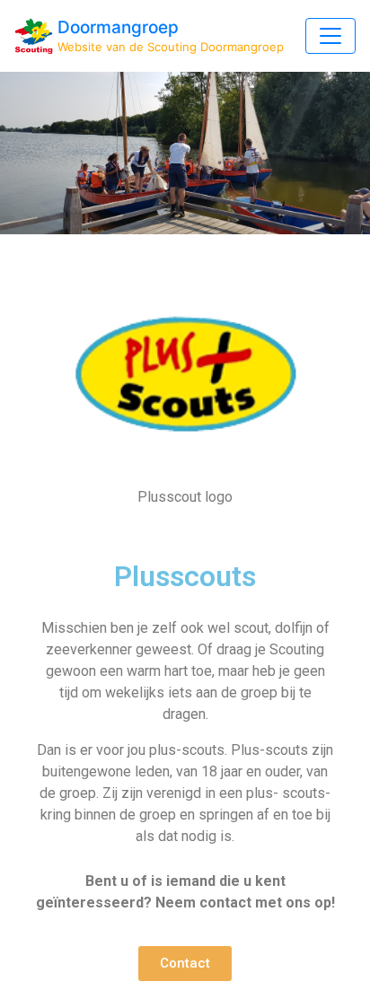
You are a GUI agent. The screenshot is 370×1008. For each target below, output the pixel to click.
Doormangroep (118, 27)
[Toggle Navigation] (330, 36)
